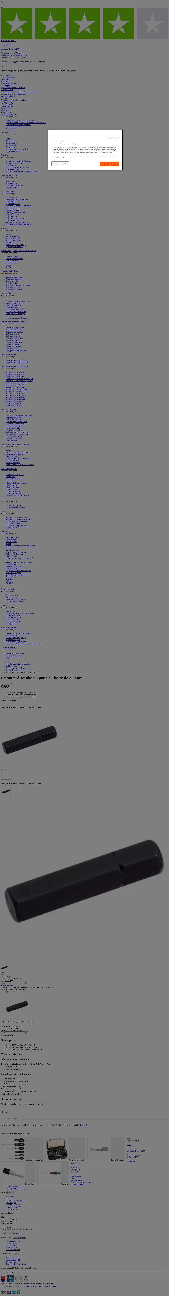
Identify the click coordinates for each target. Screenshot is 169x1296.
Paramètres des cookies (60, 164)
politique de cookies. (60, 157)
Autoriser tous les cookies (109, 164)
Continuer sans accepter (113, 138)
